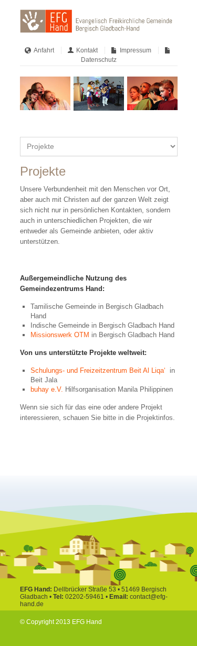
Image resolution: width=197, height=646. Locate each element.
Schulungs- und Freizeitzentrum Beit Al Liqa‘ (99, 370)
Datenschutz (99, 59)
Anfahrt (44, 50)
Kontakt (87, 50)
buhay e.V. (46, 389)
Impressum (135, 50)
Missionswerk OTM (59, 335)
